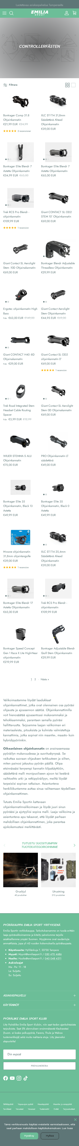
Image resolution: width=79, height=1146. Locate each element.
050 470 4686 (53, 954)
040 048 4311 (53, 958)
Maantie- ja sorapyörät (62, 1104)
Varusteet (19, 1109)
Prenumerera (39, 1065)
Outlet (56, 1109)
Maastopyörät (43, 1104)
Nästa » (45, 679)
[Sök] (13, 13)
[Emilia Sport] (39, 13)
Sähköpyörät (8, 1104)
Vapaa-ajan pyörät (25, 1104)
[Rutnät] (67, 85)
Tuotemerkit (44, 1109)
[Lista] (73, 85)
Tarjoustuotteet (69, 1109)
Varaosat (31, 1109)
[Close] (75, 1119)
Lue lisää (67, 1128)
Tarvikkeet (7, 1109)
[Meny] (4, 13)
